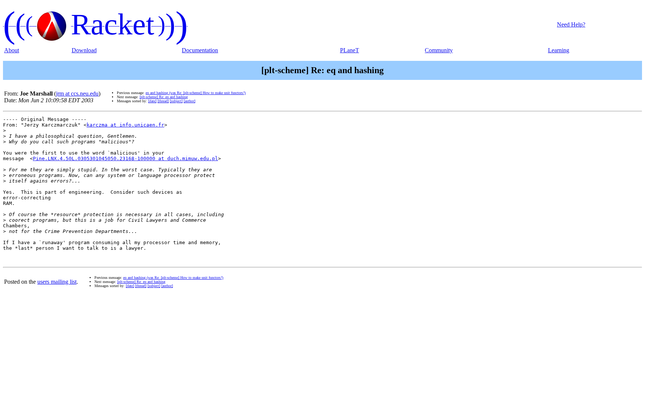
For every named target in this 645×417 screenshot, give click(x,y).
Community (439, 50)
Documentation (200, 50)
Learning (558, 50)
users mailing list (57, 281)
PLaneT (349, 50)
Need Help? (571, 24)
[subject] (176, 101)
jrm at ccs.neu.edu (77, 93)
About (11, 50)
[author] (189, 101)
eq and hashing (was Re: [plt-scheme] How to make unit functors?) (196, 93)
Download (84, 50)
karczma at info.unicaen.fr (125, 125)
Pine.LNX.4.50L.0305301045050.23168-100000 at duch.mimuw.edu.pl (125, 158)
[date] (152, 101)
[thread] (163, 101)
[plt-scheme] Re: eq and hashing (164, 97)
